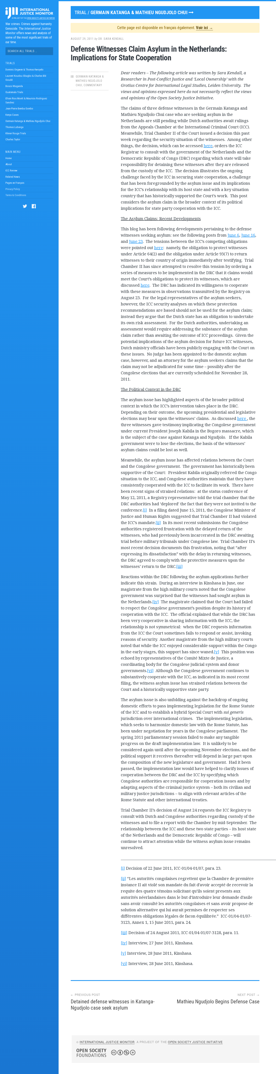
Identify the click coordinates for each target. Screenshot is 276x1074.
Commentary (93, 85)
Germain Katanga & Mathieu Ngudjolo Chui (27, 121)
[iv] (155, 601)
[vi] (150, 670)
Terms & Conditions (15, 195)
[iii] (179, 566)
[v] (216, 651)
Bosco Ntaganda (14, 86)
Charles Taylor (12, 139)
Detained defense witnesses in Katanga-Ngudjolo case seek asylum (113, 1004)
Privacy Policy (12, 189)
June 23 (136, 241)
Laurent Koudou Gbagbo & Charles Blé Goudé (25, 77)
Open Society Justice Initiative (41, 18)
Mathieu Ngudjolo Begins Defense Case (218, 1001)
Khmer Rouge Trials (15, 133)
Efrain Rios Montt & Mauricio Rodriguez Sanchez (26, 100)
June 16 (248, 235)
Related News (12, 176)
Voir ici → (204, 27)
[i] (145, 510)
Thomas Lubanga (14, 127)
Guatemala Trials (14, 92)
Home (8, 158)
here (208, 145)
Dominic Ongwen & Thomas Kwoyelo (24, 69)
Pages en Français (14, 182)
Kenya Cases (12, 114)
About (8, 164)
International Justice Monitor (107, 1042)
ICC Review (11, 170)
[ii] (158, 522)
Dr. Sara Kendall (111, 38)
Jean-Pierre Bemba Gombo (19, 108)
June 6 (233, 235)
